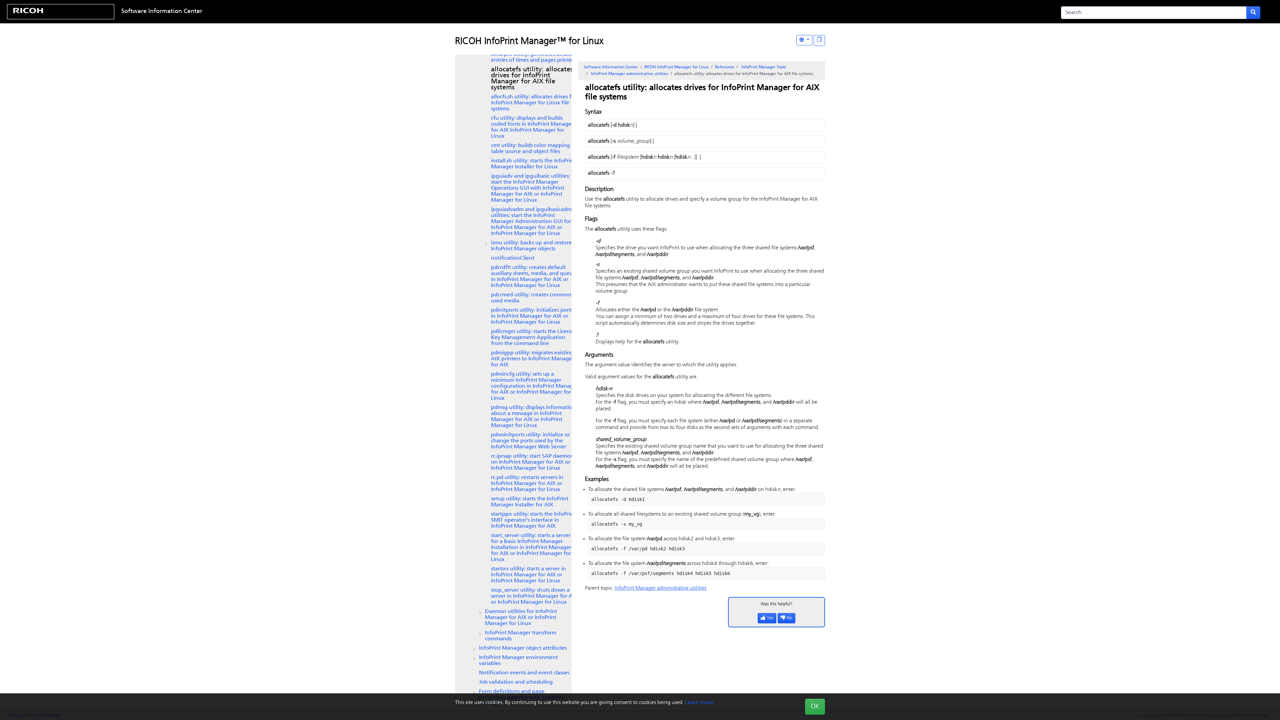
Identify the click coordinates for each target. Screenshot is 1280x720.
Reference (724, 67)
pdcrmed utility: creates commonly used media (533, 298)
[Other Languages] (804, 40)
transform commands (520, 636)
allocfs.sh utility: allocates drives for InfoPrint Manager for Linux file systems (534, 103)
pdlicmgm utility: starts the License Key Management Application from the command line (533, 337)
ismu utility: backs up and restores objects (532, 246)
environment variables (518, 660)
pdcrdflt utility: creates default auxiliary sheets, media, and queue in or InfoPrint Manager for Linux (533, 276)
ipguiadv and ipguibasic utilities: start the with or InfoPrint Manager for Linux (530, 188)
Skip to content (585, 12)
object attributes (523, 648)
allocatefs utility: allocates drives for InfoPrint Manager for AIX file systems (532, 79)
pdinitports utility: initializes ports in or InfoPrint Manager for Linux (532, 316)
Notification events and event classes (524, 673)
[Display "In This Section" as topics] (819, 40)
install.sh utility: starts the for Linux (533, 164)
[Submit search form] (1253, 12)
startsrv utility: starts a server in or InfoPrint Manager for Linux (528, 575)
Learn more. (700, 702)
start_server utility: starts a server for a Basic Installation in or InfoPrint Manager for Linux (531, 547)
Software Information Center (161, 12)
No (789, 618)
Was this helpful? (777, 604)
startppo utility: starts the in (533, 520)
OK (815, 706)
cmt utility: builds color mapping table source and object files (530, 148)
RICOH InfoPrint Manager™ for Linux (529, 41)
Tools (763, 67)
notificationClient (512, 258)
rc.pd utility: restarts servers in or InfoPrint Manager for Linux (527, 483)
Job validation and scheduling (516, 682)
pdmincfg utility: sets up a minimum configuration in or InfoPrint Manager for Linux (534, 386)
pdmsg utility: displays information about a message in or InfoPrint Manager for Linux (533, 416)
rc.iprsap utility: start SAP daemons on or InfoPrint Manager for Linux (533, 462)
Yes (770, 618)
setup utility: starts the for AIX (529, 502)
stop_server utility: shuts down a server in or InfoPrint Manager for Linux (534, 596)
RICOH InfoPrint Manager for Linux (676, 67)
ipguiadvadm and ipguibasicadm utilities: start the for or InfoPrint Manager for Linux (531, 221)
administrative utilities (629, 74)
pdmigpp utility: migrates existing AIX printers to (532, 359)
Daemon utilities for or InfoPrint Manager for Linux (521, 617)
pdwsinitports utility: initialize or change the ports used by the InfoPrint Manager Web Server (530, 441)
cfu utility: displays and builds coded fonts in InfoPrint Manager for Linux (532, 127)
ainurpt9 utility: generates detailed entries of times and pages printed (534, 57)
